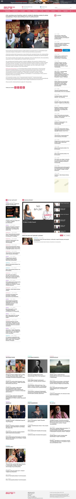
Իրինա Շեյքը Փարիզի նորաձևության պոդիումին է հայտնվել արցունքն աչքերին (37, 381)
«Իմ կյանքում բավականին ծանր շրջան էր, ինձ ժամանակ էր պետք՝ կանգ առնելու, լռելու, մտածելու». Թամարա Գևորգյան (13, 339)
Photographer (32, 403)
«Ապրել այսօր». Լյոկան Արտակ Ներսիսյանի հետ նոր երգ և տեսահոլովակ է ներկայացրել (60, 57)
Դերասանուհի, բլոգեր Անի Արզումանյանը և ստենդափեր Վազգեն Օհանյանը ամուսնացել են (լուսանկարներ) (61, 37)
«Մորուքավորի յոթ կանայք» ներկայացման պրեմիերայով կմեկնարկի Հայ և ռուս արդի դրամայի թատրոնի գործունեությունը (12, 302)
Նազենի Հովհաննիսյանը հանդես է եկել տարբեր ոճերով (38, 426)
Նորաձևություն (33, 357)
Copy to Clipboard (24, 87)
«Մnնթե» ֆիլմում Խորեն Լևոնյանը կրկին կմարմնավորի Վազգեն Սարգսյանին (58, 436)
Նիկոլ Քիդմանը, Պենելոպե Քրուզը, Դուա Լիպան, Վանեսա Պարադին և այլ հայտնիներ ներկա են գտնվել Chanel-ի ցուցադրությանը (37, 386)
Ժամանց (7, 202)
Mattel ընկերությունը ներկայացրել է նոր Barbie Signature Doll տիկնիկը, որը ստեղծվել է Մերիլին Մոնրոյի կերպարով (62, 169)
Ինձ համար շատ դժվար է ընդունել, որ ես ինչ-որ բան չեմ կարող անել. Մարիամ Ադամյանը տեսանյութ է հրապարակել (61, 161)
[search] (70, 7)
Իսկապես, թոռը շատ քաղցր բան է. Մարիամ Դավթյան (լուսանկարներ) (61, 102)
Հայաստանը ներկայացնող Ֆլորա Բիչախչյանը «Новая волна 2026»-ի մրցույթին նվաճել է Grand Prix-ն (61, 129)
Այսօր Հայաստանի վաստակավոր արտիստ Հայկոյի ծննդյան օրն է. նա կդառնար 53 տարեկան (62, 116)
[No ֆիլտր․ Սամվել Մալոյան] (38, 211)
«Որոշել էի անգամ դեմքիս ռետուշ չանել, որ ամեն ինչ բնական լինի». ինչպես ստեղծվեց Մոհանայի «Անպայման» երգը (15, 376)
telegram (21, 87)
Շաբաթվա (68, 235)
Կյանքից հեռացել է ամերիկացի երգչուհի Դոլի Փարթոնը (61, 97)
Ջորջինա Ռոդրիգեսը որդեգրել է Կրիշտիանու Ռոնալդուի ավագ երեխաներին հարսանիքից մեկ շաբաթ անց (61, 109)
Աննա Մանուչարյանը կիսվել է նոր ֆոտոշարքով (61, 154)
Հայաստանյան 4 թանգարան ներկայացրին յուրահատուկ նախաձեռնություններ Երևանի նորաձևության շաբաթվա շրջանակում (37, 392)
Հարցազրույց (10, 357)
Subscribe (58, 50)
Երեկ (64, 235)
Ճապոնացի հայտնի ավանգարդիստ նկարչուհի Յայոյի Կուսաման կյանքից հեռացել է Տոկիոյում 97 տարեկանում (62, 45)
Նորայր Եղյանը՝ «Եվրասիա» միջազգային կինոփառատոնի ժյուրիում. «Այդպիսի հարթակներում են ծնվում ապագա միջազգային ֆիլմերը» (16, 397)
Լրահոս (59, 15)
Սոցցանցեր (8, 262)
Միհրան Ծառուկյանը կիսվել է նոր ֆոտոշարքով (61, 148)
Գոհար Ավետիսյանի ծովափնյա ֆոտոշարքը (37, 430)
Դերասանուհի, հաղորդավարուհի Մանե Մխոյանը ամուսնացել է (61, 136)
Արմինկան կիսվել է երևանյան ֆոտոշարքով (37, 434)
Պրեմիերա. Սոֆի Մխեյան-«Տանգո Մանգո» (61, 175)
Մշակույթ (9, 20)
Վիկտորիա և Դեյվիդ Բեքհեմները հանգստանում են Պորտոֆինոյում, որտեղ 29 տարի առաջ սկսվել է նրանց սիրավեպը (13, 331)
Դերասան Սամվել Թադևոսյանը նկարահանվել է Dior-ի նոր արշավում (62, 91)
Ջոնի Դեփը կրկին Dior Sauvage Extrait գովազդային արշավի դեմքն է (12, 316)
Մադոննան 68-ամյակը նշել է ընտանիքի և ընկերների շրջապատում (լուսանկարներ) (12, 295)
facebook (15, 87)
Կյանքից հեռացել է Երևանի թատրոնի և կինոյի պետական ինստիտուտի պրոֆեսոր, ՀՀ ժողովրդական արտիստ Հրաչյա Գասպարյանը (61, 64)
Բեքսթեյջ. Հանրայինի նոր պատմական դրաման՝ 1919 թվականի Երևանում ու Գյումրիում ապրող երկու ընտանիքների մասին (60, 441)
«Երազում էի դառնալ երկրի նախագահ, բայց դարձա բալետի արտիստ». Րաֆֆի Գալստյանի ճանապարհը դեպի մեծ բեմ (15, 382)
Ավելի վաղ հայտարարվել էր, (11, 68)
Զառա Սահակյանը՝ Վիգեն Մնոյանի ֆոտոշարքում (36, 421)
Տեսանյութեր (28, 200)
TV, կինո (52, 403)
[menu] (70, 11)
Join (67, 50)
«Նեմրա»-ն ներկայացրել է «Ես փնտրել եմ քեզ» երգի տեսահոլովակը (60, 123)
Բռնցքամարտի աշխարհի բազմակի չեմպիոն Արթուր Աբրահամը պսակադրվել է (61, 142)
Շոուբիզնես (8, 232)
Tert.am (9, 7)
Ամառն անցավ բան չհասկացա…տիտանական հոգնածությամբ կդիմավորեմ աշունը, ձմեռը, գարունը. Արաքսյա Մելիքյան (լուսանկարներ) (61, 83)
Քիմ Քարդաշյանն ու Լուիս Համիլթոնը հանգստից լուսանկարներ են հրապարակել (12, 310)
